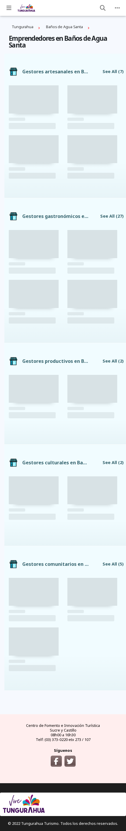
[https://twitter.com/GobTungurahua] (70, 761)
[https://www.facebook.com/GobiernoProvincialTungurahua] (56, 761)
